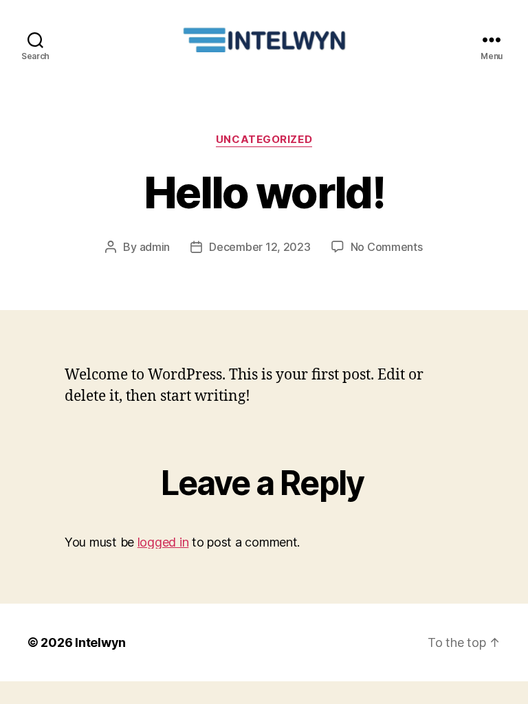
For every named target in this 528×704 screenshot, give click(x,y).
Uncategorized (264, 139)
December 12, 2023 (259, 247)
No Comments (387, 247)
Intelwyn (100, 642)
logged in (163, 542)
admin (155, 247)
